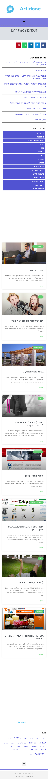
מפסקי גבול (41, 70)
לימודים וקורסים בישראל (31, 582)
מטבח (13, 743)
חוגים (25, 738)
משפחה (41, 159)
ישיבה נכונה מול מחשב (36, 108)
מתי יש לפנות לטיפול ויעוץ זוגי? (27, 321)
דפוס (38, 738)
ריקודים (16, 750)
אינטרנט (40, 133)
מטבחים (6, 743)
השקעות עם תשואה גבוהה (35, 97)
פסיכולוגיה (25, 750)
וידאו (31, 738)
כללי (42, 148)
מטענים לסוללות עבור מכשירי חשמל (30, 92)
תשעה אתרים (38, 189)
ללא (42, 155)
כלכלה (41, 144)
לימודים (41, 152)
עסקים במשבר (39, 119)
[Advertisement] (24, 215)
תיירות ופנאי (39, 185)
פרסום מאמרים (38, 170)
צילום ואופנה (39, 178)
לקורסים (32, 743)
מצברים (42, 746)
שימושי (40, 754)
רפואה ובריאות (38, 181)
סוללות (26, 746)
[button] (24, 22)
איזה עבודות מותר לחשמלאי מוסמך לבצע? (28, 103)
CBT (43, 738)
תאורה (30, 754)
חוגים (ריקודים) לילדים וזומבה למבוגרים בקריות (28, 424)
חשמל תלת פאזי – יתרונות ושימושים (30, 114)
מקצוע (34, 746)
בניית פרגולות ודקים (33, 371)
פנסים (34, 749)
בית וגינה (40, 137)
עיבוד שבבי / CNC (34, 476)
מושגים (22, 742)
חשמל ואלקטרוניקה (36, 140)
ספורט (41, 163)
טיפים (17, 738)
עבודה (17, 746)
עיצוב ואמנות (38, 166)
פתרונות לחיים (38, 174)
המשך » (41, 286)
